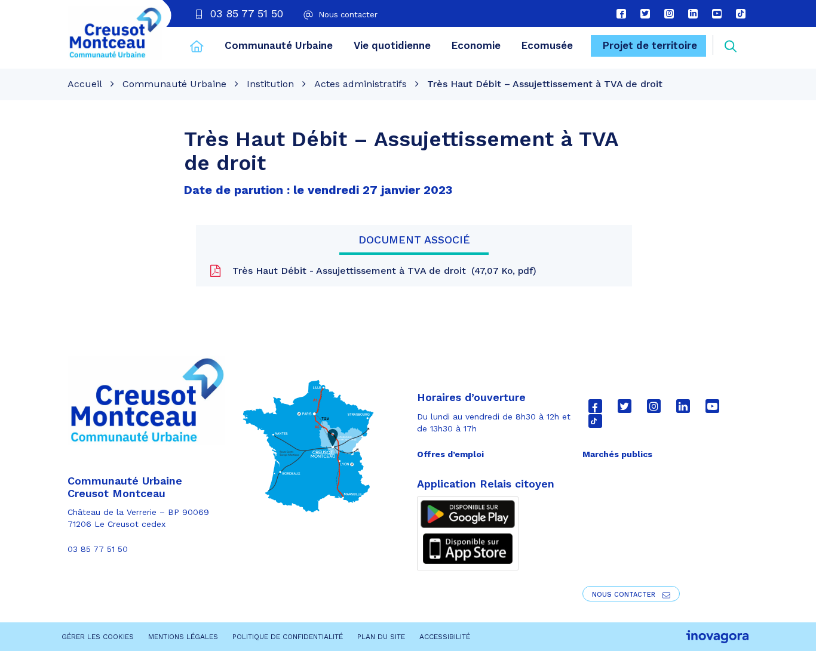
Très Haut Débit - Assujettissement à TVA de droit (381, 270)
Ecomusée (547, 45)
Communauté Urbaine (279, 45)
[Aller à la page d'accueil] (197, 47)
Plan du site (381, 637)
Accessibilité (444, 637)
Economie (476, 45)
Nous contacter (625, 594)
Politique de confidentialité (287, 637)
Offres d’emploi (450, 454)
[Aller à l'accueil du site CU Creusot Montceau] (115, 33)
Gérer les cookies (98, 637)
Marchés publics (617, 454)
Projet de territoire (650, 45)
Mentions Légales (183, 637)
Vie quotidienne (392, 45)
